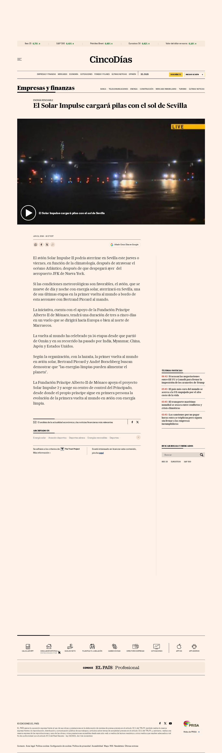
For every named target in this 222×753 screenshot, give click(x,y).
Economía (73, 74)
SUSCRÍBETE (175, 74)
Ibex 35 (28, 43)
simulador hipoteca (49, 651)
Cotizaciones (86, 74)
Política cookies (42, 746)
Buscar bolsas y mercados (177, 446)
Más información (41, 452)
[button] (111, 171)
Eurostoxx (176, 462)
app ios (179, 651)
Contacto (21, 746)
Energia (133, 89)
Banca (103, 89)
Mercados (62, 74)
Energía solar (39, 437)
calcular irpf (27, 651)
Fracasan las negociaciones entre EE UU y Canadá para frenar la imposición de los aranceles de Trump (183, 379)
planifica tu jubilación (92, 651)
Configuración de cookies (61, 746)
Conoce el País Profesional (111, 667)
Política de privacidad (81, 746)
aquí (101, 452)
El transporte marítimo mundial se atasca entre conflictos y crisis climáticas (182, 404)
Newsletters (119, 746)
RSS (111, 746)
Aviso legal (30, 746)
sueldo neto (70, 651)
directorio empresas (135, 651)
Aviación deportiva (57, 437)
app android (194, 651)
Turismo (183, 89)
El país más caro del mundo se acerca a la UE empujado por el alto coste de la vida (182, 392)
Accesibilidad (97, 746)
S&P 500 (60, 43)
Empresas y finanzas (46, 74)
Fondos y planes (102, 74)
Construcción (146, 89)
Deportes (114, 437)
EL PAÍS (143, 73)
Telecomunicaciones (118, 89)
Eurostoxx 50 (135, 43)
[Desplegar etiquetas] (138, 437)
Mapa (106, 746)
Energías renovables (97, 437)
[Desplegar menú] (19, 59)
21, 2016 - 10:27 (43, 236)
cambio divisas (114, 651)
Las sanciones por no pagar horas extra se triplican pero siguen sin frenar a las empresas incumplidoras (182, 419)
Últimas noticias (119, 74)
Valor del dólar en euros (176, 43)
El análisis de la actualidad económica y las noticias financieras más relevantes (75, 422)
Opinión (132, 74)
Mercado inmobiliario (166, 89)
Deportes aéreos (77, 437)
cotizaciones (156, 651)
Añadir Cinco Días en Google (126, 244)
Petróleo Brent (97, 43)
